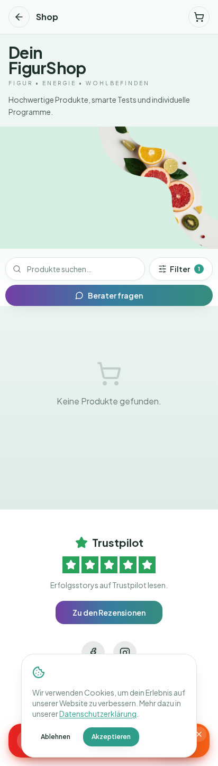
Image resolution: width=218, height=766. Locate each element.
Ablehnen (55, 737)
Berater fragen (115, 295)
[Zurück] (19, 17)
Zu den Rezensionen (109, 612)
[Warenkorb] (199, 17)
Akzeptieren (111, 737)
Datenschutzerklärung (98, 713)
